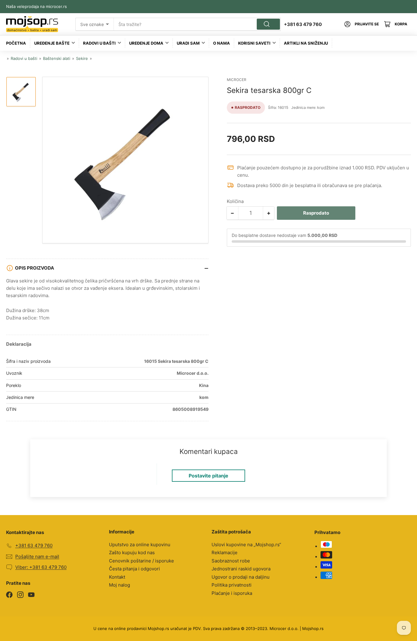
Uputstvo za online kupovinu (139, 544)
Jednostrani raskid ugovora (241, 569)
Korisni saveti (254, 43)
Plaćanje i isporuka (232, 593)
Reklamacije (225, 552)
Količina (235, 201)
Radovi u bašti (99, 43)
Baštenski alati (56, 58)
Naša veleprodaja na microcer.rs (36, 6)
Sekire (82, 58)
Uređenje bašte (52, 43)
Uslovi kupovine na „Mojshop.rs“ (246, 544)
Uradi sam (188, 43)
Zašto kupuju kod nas (132, 552)
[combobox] (197, 24)
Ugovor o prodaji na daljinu (241, 577)
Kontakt (117, 577)
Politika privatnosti (232, 585)
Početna (16, 43)
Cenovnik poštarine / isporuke (141, 561)
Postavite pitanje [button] (208, 476)
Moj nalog (119, 585)
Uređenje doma (146, 43)
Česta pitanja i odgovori (134, 569)
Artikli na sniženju (306, 43)
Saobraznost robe (231, 561)
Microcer (236, 79)
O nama (221, 43)
